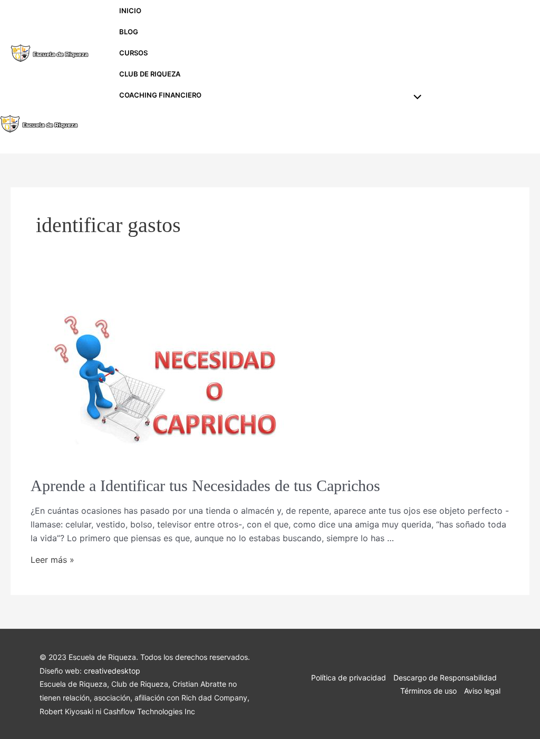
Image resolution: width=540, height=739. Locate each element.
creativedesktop (112, 670)
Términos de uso (428, 690)
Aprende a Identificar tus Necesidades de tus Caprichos (205, 485)
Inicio (130, 10)
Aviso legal (482, 690)
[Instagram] (469, 54)
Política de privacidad (348, 677)
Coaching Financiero (160, 95)
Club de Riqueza (149, 74)
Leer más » (52, 559)
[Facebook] (492, 54)
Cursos (133, 53)
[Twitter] (515, 54)
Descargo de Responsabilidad (445, 677)
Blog (128, 31)
